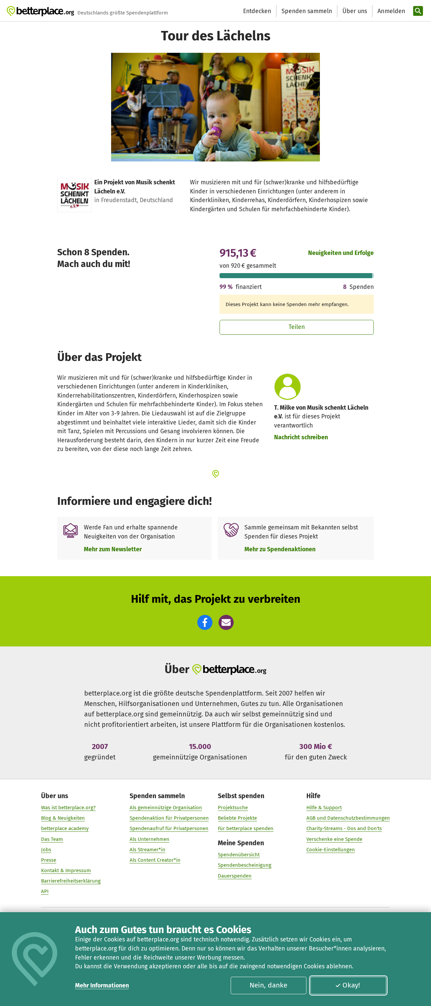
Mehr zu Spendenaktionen (280, 549)
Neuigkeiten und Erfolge (341, 253)
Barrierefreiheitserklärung (71, 881)
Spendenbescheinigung (244, 865)
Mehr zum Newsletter (113, 549)
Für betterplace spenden (245, 828)
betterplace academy (65, 828)
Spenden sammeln (306, 11)
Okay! (351, 985)
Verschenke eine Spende (334, 839)
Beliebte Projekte (237, 818)
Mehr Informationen (102, 985)
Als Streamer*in (147, 850)
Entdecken (257, 11)
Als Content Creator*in (155, 860)
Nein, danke (268, 985)
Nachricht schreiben (301, 437)
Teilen (297, 327)
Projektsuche (233, 808)
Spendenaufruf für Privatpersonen (169, 828)
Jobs (46, 850)
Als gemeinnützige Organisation (166, 808)
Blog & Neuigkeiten (63, 818)
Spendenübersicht (239, 855)
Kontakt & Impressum (66, 870)
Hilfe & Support (324, 808)
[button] (204, 622)
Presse (48, 860)
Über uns (354, 11)
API (44, 891)
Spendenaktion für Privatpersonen (169, 818)
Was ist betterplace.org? (68, 808)
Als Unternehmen (149, 839)
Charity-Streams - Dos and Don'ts (344, 828)
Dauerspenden (235, 876)
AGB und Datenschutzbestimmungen (348, 818)
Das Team (52, 839)
